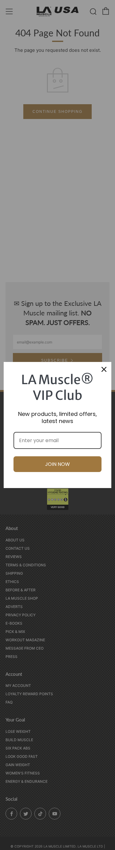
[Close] (104, 369)
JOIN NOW (57, 464)
